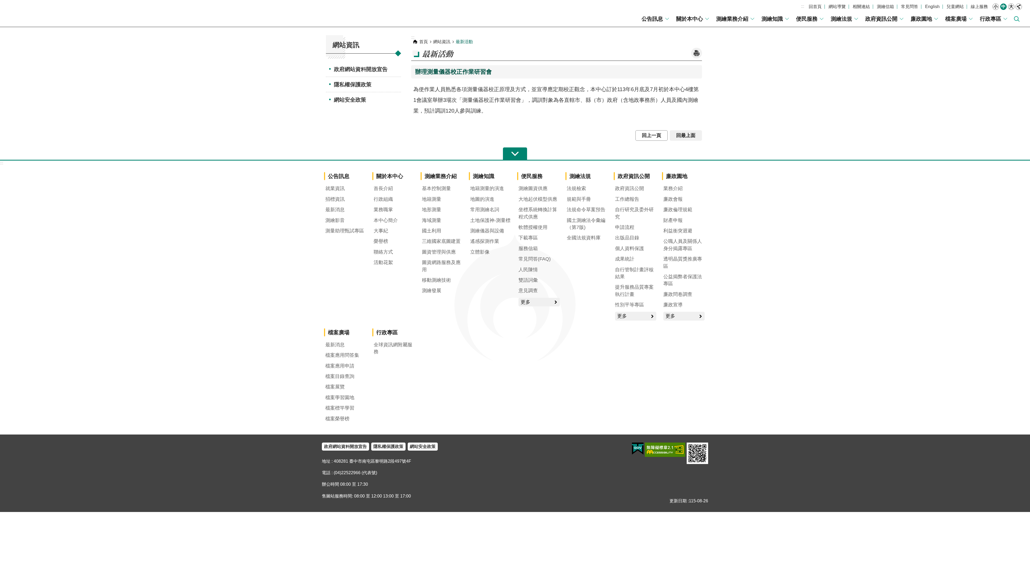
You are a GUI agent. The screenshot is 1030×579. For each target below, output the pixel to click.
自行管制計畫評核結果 (634, 273)
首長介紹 (383, 188)
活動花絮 (383, 262)
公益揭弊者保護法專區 (682, 280)
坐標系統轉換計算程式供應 (537, 213)
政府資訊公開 (881, 19)
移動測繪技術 (436, 280)
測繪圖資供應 (532, 188)
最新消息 (335, 209)
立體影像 (480, 252)
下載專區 (528, 237)
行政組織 (383, 199)
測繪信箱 (885, 6)
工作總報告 (627, 199)
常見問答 (909, 6)
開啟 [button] (515, 153)
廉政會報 (673, 199)
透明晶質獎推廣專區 (682, 262)
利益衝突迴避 (677, 230)
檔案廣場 (956, 19)
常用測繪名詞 (484, 209)
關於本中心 (689, 19)
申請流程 (624, 227)
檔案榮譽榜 (337, 418)
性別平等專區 (629, 304)
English (932, 6)
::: (802, 6)
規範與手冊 (579, 199)
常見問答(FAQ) (534, 259)
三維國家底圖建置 (441, 241)
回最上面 (686, 135)
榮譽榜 (381, 241)
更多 (525, 302)
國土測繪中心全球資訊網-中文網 (49, 13)
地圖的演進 (482, 199)
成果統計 (624, 259)
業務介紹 (673, 188)
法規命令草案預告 (586, 209)
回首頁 (815, 6)
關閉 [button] (1019, 6)
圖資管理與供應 (439, 252)
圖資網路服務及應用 (441, 266)
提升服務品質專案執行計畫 (634, 290)
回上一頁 (651, 135)
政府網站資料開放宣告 (361, 69)
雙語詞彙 (528, 280)
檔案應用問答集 (342, 355)
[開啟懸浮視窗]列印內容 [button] (696, 53)
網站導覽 (837, 6)
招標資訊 (335, 199)
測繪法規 (841, 19)
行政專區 (990, 19)
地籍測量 (431, 199)
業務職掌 (383, 209)
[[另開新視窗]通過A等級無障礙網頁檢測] (665, 450)
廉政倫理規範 (677, 209)
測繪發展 (431, 290)
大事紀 (381, 230)
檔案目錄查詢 (339, 376)
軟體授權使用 (532, 227)
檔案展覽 (335, 386)
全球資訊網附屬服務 (393, 348)
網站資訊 (441, 41)
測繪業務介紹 (732, 19)
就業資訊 (335, 188)
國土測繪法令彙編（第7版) (586, 224)
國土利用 (431, 230)
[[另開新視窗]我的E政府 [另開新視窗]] (637, 449)
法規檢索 (576, 188)
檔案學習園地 (339, 397)
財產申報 (673, 220)
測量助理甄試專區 (344, 230)
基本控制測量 (436, 188)
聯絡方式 (383, 252)
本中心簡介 (386, 220)
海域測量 (431, 220)
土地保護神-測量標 (490, 220)
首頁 (423, 41)
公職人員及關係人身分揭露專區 (682, 245)
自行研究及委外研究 (634, 213)
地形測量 (431, 209)
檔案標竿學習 (339, 408)
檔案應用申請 (339, 366)
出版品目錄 (627, 237)
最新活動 (464, 41)
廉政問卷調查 (677, 294)
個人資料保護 (629, 248)
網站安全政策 (350, 100)
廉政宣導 (673, 304)
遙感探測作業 (484, 241)
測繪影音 (335, 220)
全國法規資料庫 (584, 237)
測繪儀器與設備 (487, 230)
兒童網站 (955, 6)
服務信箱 (528, 248)
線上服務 (979, 6)
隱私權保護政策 (352, 84)
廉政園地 (921, 19)
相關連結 (861, 6)
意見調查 (528, 290)
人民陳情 (528, 269)
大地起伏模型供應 (537, 199)
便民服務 (807, 19)
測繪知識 (772, 19)
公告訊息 (652, 19)
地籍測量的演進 (487, 188)
